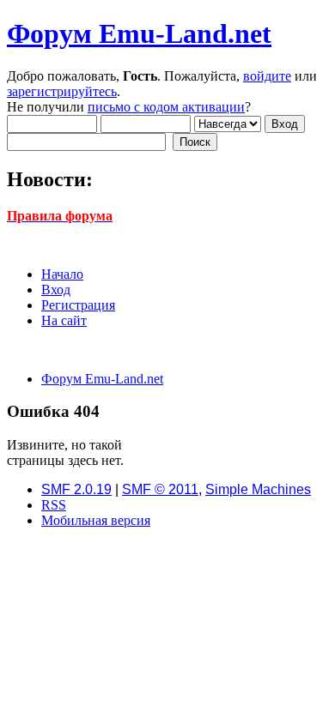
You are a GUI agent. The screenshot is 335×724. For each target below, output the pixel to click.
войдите (267, 76)
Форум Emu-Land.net (139, 33)
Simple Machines (258, 489)
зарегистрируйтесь (62, 91)
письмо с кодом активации (166, 107)
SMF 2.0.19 (76, 489)
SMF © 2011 (160, 489)
